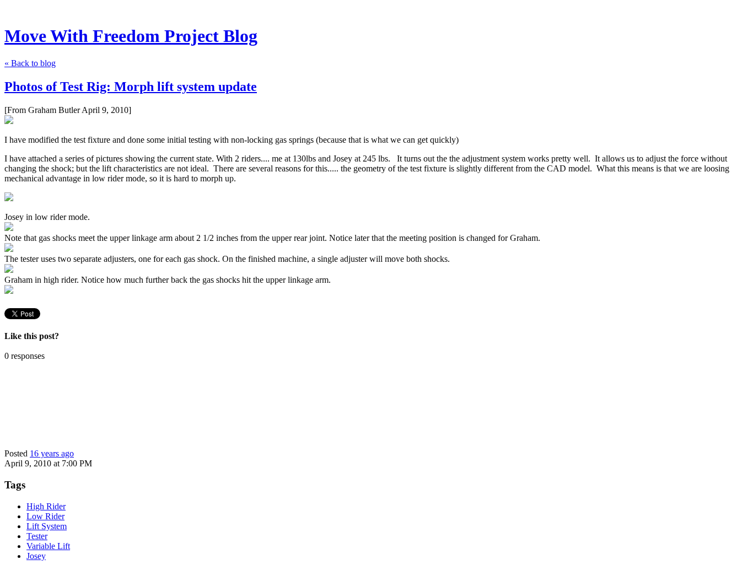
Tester (36, 536)
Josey (36, 556)
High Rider (46, 506)
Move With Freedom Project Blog (130, 36)
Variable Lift (48, 546)
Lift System (46, 526)
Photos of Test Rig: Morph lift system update (130, 86)
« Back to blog (30, 63)
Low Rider (45, 516)
